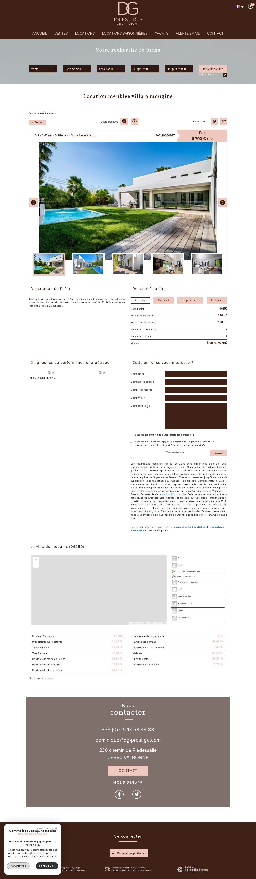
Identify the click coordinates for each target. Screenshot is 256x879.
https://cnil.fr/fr (167, 494)
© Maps (143, 623)
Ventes (61, 33)
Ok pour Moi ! (47, 866)
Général (140, 300)
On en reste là (45, 828)
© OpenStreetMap (158, 623)
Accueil (39, 33)
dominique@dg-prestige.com (128, 740)
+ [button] (36, 559)
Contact (215, 33)
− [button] (36, 565)
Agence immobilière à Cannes (43, 113)
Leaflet (133, 623)
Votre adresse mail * (143, 382)
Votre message (140, 406)
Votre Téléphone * (142, 390)
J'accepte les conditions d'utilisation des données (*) (164, 434)
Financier (217, 300)
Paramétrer (18, 866)
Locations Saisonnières (125, 33)
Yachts (161, 33)
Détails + (163, 300)
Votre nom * (138, 374)
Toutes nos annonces (77, 870)
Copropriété (190, 300)
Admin (64, 870)
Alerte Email (188, 33)
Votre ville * (138, 398)
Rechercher (213, 69)
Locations (85, 33)
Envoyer (219, 453)
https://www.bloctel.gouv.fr (145, 511)
